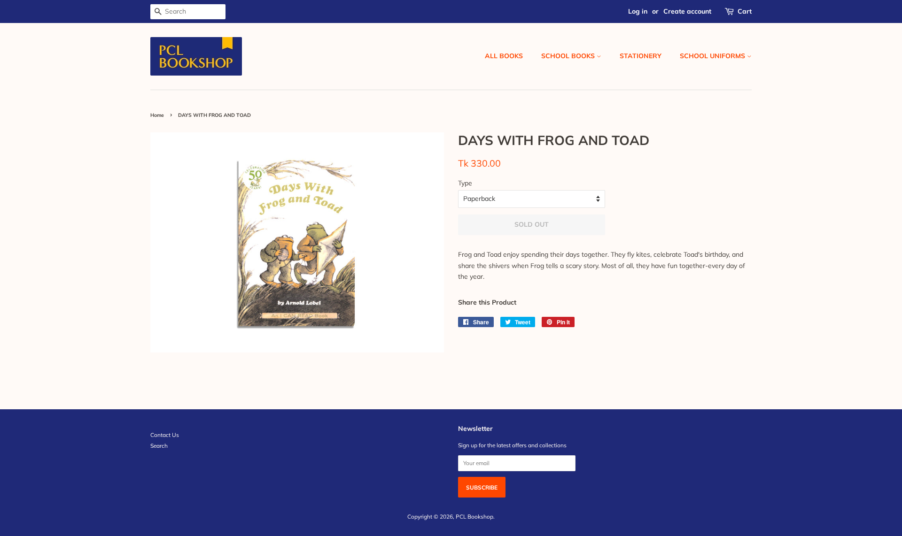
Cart (745, 11)
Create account (687, 11)
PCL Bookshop (474, 516)
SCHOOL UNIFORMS (713, 56)
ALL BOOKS (504, 56)
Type (465, 183)
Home (157, 115)
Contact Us (164, 434)
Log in (637, 11)
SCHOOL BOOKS (569, 56)
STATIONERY (640, 56)
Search (159, 445)
